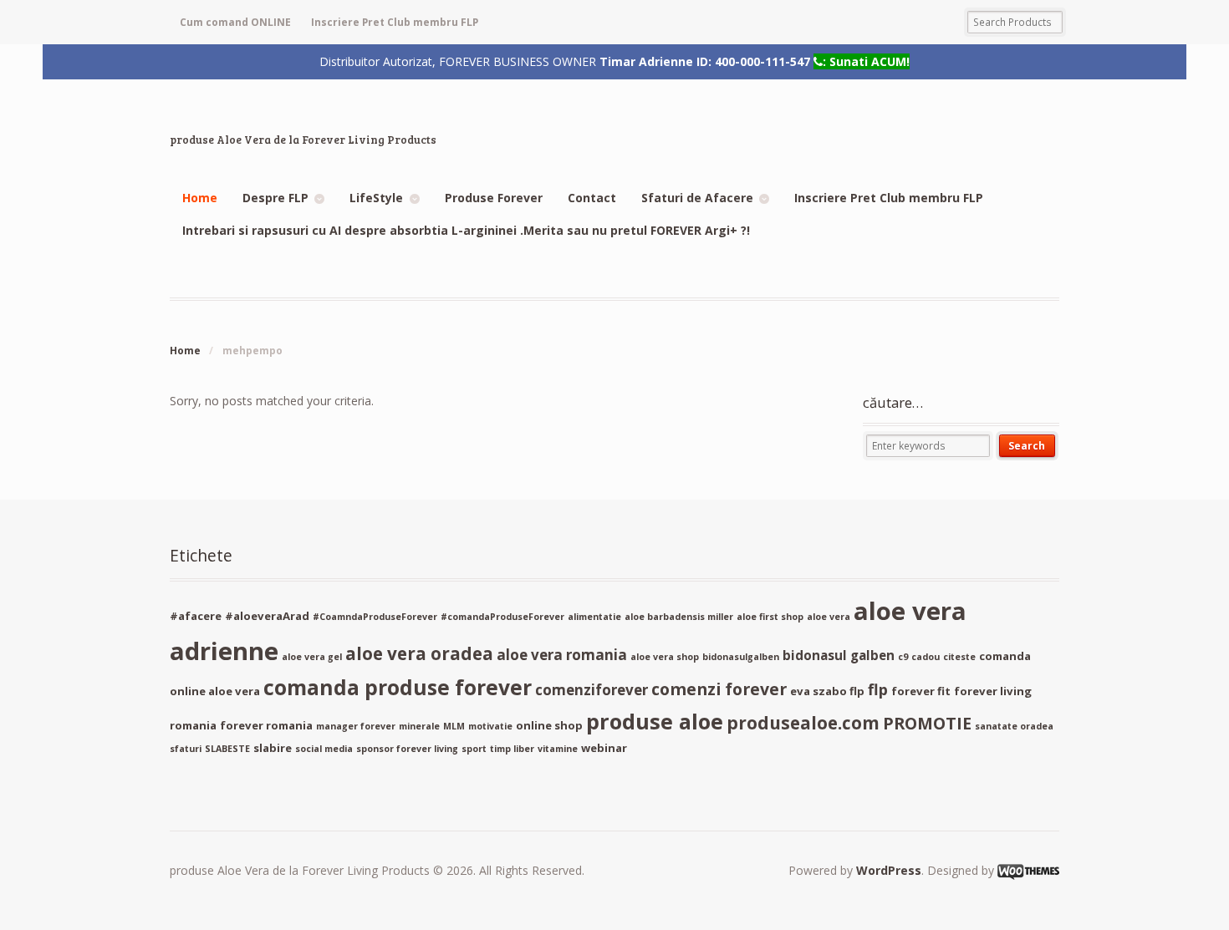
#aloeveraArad (267, 615)
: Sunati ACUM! (866, 61)
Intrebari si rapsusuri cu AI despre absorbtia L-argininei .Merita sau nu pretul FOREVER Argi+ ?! (466, 230)
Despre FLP (275, 198)
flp (878, 689)
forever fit (921, 691)
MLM (454, 726)
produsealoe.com (803, 722)
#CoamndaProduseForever (375, 617)
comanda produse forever (397, 687)
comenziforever (591, 689)
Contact (592, 198)
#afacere (196, 615)
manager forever (355, 726)
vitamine (558, 749)
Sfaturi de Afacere (697, 198)
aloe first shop (770, 617)
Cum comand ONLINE (235, 22)
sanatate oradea (1014, 726)
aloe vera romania (562, 654)
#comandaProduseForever (502, 617)
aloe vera (828, 617)
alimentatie (594, 617)
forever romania (266, 725)
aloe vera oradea (419, 653)
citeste (959, 657)
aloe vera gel (312, 657)
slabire (272, 747)
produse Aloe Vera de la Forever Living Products (303, 139)
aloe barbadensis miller (679, 617)
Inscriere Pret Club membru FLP (394, 22)
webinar (604, 747)
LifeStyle (376, 198)
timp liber (512, 749)
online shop (549, 725)
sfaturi (185, 749)
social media (324, 749)
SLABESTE (227, 749)
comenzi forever (719, 689)
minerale (419, 726)
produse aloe (654, 721)
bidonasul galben (839, 655)
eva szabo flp (827, 691)
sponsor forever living (407, 749)
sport (474, 749)
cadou (925, 657)
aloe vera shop (664, 657)
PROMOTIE (927, 723)
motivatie (490, 726)
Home (199, 198)
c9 (903, 657)
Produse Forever (494, 198)
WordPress (888, 870)
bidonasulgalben (740, 657)
